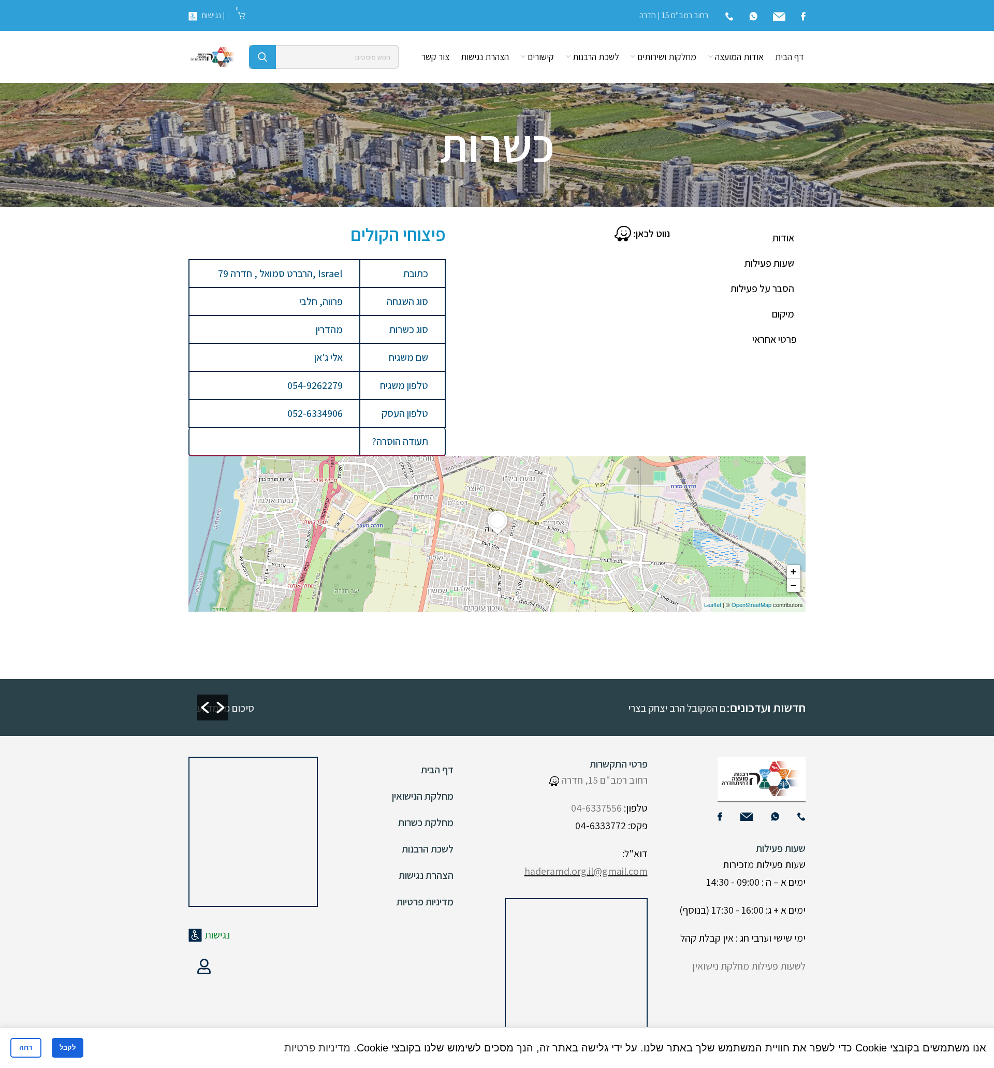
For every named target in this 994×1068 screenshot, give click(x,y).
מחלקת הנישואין (423, 796)
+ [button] (793, 571)
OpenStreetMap (751, 604)
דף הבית (437, 769)
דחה (26, 1047)
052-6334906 (315, 413)
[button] (205, 707)
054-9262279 (315, 385)
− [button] (793, 585)
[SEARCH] (262, 57)
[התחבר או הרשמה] (203, 966)
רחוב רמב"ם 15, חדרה (603, 780)
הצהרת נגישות (426, 875)
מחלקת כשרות (426, 822)
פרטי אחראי (774, 339)
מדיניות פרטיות (425, 901)
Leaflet (712, 604)
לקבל (68, 1047)
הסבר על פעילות (762, 288)
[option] (321, 707)
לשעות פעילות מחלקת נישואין (749, 966)
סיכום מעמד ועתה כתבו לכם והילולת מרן (489, 708)
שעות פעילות (769, 263)
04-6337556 (596, 808)
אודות (783, 237)
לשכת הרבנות (428, 849)
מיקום (783, 314)
